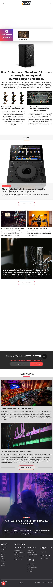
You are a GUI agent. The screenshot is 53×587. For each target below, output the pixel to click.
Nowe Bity (3, 560)
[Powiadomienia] (3, 583)
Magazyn (3, 561)
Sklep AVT (37, 582)
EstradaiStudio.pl (30, 556)
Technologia (26, 373)
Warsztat (3, 556)
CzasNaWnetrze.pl (18, 559)
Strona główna (4, 547)
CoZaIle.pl (16, 554)
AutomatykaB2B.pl (31, 565)
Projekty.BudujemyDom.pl (19, 552)
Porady (2, 558)
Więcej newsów (26, 283)
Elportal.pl (29, 569)
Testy (26, 137)
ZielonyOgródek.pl (18, 557)
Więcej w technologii (26, 467)
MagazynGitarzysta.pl (31, 552)
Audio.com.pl (30, 550)
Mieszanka (3, 549)
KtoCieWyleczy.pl (44, 558)
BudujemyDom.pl (17, 550)
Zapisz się (37, 364)
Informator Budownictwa (19, 556)
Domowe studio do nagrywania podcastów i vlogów (37, 229)
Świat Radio (29, 571)
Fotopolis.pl (43, 551)
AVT (49, 582)
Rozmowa (3, 554)
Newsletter (3, 565)
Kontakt (2, 563)
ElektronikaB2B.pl (31, 564)
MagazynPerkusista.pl (32, 554)
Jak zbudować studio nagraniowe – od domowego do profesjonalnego (13, 229)
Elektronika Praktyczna (32, 567)
